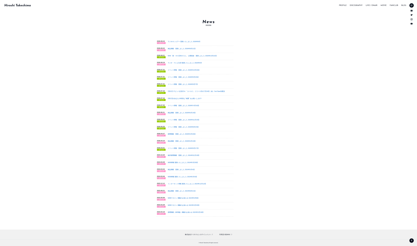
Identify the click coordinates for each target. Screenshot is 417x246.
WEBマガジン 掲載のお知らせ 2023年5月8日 (183, 198)
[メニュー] (411, 5)
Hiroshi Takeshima (17, 5)
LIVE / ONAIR (371, 5)
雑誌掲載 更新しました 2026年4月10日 (182, 141)
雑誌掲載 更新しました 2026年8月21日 (182, 48)
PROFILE (343, 5)
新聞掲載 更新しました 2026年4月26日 (182, 134)
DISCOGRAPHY (356, 5)
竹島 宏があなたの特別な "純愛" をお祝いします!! (184, 98)
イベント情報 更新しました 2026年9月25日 (183, 77)
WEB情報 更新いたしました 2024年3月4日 (182, 177)
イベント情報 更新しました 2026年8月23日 (183, 127)
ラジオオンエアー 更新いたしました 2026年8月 (184, 41)
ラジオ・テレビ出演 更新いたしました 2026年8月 (185, 63)
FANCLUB (394, 5)
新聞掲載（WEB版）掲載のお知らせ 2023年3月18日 (186, 212)
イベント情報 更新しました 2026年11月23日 (183, 120)
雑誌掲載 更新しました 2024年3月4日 (181, 169)
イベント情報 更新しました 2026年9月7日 (183, 84)
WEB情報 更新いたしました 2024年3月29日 (183, 162)
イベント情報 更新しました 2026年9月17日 (183, 148)
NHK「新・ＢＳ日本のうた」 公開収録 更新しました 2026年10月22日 (192, 56)
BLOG (403, 5)
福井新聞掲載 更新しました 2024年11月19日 (183, 155)
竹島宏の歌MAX (224, 234)
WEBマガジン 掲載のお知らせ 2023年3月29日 (183, 205)
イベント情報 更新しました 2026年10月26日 (183, 70)
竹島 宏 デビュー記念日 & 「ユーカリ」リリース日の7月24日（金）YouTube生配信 (196, 91)
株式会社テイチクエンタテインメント (198, 234)
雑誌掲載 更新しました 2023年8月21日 (182, 191)
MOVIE (383, 5)
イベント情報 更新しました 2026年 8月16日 (183, 105)
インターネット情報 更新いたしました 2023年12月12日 (187, 184)
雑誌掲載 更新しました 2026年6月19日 (182, 113)
